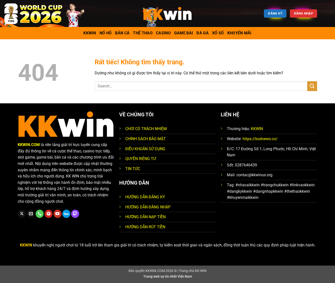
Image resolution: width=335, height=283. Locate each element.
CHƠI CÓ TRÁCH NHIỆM (146, 128)
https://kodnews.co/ (260, 138)
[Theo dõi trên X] (22, 214)
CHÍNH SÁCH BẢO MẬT (145, 138)
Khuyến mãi (239, 33)
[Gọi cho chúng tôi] (40, 214)
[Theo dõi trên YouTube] (57, 214)
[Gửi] (312, 86)
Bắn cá (122, 33)
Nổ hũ (106, 33)
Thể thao (143, 33)
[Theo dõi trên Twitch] (75, 214)
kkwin (89, 33)
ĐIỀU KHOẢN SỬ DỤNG (145, 149)
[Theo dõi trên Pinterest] (49, 214)
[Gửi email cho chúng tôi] (31, 214)
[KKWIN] (167, 13)
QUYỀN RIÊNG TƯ (140, 158)
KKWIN (257, 128)
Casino (163, 33)
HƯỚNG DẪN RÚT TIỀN (145, 227)
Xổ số (218, 33)
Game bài (183, 33)
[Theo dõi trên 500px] (66, 214)
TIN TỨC (132, 168)
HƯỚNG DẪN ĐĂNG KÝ (145, 197)
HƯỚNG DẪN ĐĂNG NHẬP (147, 207)
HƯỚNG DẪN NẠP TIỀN (145, 217)
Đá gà (202, 33)
